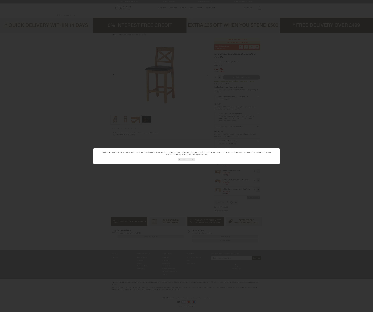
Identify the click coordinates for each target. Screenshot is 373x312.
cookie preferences (199, 154)
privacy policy (245, 152)
